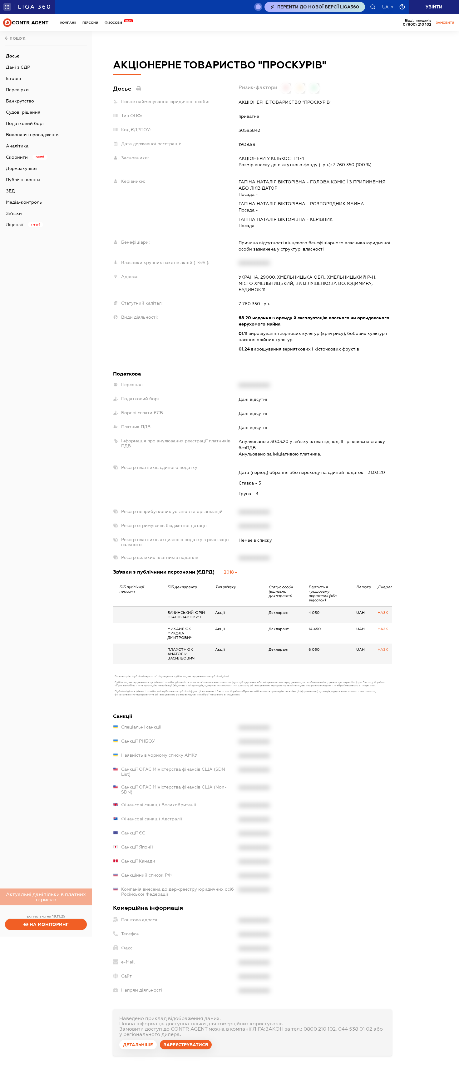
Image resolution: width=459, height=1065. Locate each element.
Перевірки (17, 89)
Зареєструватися (186, 1044)
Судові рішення (23, 112)
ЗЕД (10, 190)
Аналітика (17, 145)
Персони (90, 22)
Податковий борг (25, 123)
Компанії (68, 22)
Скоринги (17, 157)
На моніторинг (48, 924)
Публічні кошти (23, 179)
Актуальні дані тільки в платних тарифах (46, 897)
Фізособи (115, 22)
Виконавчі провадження (33, 134)
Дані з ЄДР (18, 67)
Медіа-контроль (24, 202)
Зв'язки (14, 213)
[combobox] (231, 572)
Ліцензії (14, 224)
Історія (13, 78)
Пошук (17, 38)
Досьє (12, 55)
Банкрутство (20, 100)
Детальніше (138, 1044)
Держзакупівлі (21, 168)
